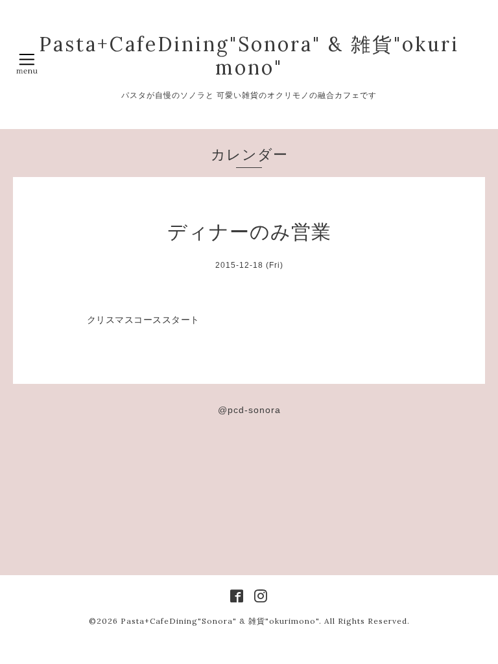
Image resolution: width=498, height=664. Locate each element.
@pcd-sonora (249, 410)
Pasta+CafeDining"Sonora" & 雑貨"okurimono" (249, 56)
